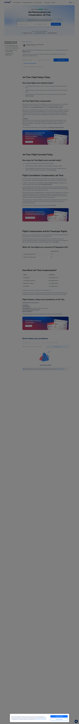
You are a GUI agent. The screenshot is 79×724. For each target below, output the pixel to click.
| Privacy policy (43, 719)
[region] (39, 718)
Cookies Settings (59, 719)
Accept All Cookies (59, 716)
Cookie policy (38, 719)
